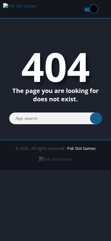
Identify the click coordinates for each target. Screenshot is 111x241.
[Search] (96, 118)
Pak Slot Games (81, 148)
